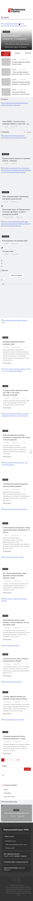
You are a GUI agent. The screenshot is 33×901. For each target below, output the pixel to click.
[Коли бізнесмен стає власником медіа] (16, 229)
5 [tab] (30, 24)
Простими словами (9, 796)
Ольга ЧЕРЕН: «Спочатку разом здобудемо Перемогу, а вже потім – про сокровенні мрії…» (15, 124)
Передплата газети (10, 841)
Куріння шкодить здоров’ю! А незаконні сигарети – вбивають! (15, 38)
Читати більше (7, 363)
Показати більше (16, 275)
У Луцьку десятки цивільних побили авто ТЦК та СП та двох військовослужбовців (21, 74)
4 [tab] (27, 24)
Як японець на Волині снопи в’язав (16, 813)
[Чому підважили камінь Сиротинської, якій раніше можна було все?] (16, 180)
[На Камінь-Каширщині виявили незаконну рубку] (6, 62)
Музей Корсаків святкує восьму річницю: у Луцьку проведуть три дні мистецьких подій (16, 622)
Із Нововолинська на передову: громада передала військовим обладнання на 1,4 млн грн (16, 530)
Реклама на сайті (10, 848)
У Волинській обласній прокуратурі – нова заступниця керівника (21, 94)
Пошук (4, 766)
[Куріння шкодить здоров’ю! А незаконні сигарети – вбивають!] (16, 145)
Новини (14, 59)
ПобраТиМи (7, 793)
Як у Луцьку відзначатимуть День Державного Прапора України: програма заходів (14, 575)
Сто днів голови (7, 251)
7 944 (17, 760)
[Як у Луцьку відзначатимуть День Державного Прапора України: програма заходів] (13, 563)
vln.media (6, 126)
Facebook (17, 856)
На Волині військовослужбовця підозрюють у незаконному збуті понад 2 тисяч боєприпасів (21, 84)
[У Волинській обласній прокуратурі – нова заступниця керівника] (6, 92)
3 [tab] (25, 24)
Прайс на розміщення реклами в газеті (16, 844)
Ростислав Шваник (8, 217)
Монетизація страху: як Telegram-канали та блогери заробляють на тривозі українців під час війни (16, 212)
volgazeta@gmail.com (22, 862)
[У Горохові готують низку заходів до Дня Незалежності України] (10, 650)
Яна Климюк (7, 581)
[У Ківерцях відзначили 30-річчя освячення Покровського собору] (13, 726)
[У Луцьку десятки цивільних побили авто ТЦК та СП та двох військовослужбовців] (6, 72)
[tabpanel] (16, 36)
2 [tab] (22, 24)
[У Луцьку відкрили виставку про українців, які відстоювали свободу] (11, 687)
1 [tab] (20, 24)
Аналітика (6, 31)
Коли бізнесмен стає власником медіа (15, 241)
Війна (5, 789)
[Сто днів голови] (2, 248)
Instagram (24, 856)
